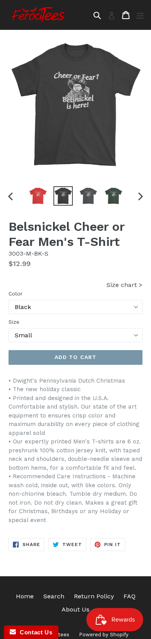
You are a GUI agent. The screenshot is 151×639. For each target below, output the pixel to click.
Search (53, 596)
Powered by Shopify (104, 634)
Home (25, 596)
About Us (75, 609)
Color (15, 293)
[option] (37, 196)
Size (14, 322)
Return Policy (94, 596)
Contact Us (34, 632)
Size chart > (124, 285)
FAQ (130, 596)
